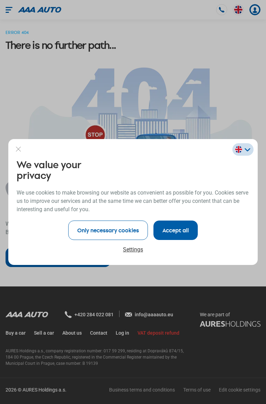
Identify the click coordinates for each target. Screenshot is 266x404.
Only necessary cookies (108, 230)
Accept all (175, 230)
